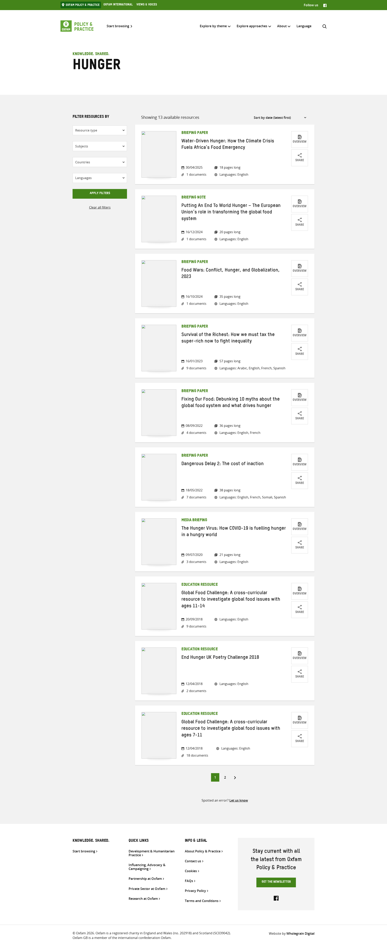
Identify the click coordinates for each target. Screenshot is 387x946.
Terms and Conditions (201, 901)
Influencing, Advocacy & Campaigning (147, 867)
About (282, 26)
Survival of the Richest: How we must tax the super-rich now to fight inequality (228, 338)
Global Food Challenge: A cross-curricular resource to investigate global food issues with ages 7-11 (230, 729)
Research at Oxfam (143, 899)
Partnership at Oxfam (145, 879)
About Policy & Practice (203, 851)
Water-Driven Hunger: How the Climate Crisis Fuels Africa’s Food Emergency (227, 145)
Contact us (193, 861)
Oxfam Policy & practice (83, 5)
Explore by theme (213, 26)
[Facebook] (325, 5)
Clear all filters (100, 207)
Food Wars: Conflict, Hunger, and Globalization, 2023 (230, 274)
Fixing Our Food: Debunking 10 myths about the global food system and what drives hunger (230, 403)
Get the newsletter (276, 882)
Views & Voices (146, 5)
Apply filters (100, 193)
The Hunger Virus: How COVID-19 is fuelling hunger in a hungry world (233, 532)
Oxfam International (118, 5)
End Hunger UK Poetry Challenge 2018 (220, 658)
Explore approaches (252, 26)
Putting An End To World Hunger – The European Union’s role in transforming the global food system (231, 213)
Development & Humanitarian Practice (152, 853)
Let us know (238, 800)
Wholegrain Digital (300, 933)
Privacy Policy (195, 891)
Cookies (191, 871)
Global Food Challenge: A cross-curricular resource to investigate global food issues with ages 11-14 (230, 600)
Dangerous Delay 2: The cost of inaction (222, 464)
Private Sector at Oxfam (147, 889)
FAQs (189, 881)
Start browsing (118, 26)
